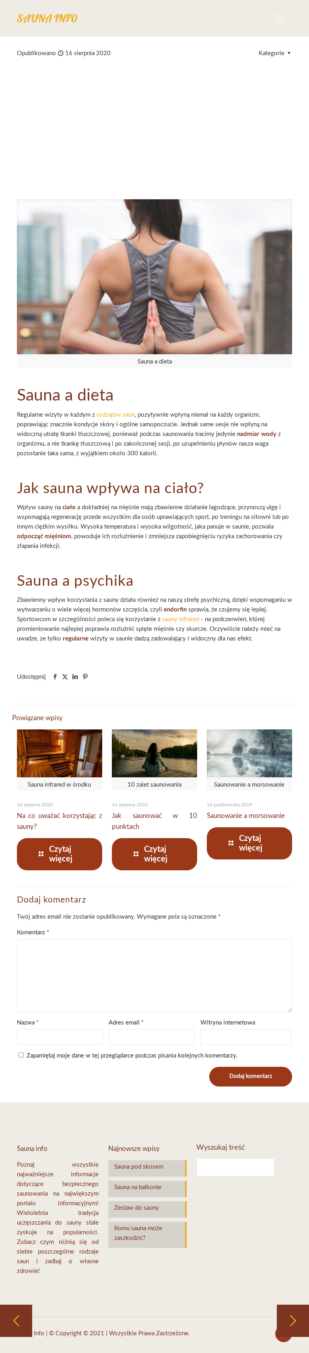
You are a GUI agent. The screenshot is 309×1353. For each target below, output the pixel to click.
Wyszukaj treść (220, 1147)
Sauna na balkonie (137, 1187)
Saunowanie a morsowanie (246, 815)
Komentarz (33, 933)
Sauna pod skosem (138, 1167)
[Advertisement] (154, 118)
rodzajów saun (116, 415)
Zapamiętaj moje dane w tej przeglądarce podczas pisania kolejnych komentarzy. (132, 1056)
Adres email (126, 1023)
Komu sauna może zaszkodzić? (138, 1233)
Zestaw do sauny (136, 1208)
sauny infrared (180, 619)
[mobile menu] (279, 18)
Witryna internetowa (227, 1023)
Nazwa (28, 1023)
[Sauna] (47, 18)
